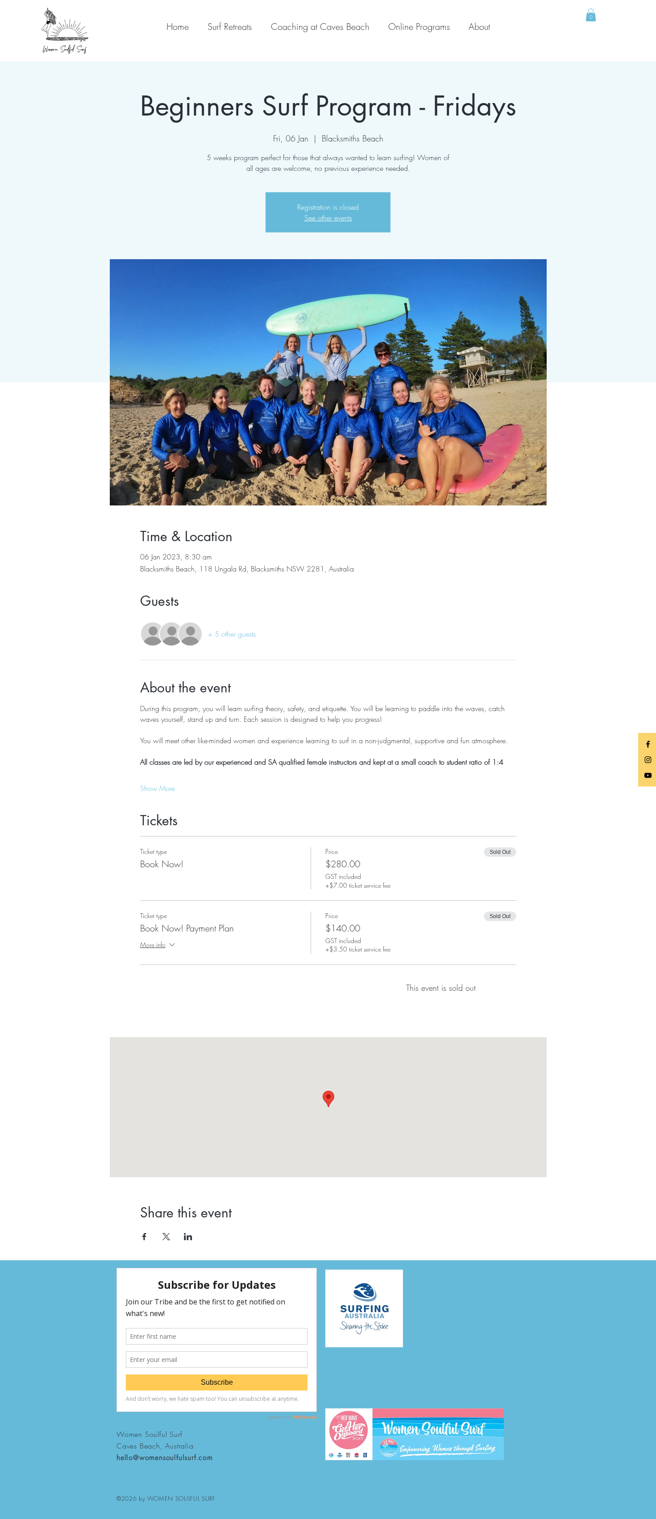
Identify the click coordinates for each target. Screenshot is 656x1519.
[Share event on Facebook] (144, 1236)
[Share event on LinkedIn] (188, 1236)
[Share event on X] (166, 1236)
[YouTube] (648, 775)
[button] (590, 14)
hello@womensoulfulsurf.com (164, 1457)
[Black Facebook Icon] (648, 744)
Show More (157, 788)
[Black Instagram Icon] (648, 759)
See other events (328, 218)
